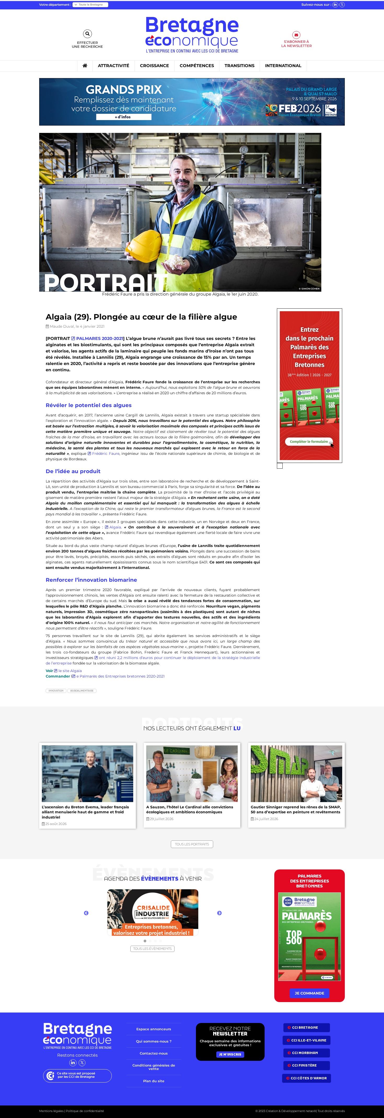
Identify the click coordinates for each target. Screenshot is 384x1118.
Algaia (115, 527)
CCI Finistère (304, 1065)
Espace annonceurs (153, 1029)
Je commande (309, 993)
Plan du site (153, 1081)
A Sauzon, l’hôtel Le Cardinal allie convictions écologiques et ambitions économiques (189, 810)
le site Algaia (70, 670)
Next (219, 913)
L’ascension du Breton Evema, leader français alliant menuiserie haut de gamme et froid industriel (85, 812)
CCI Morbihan (305, 1053)
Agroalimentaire (82, 690)
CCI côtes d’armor (309, 1078)
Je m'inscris (230, 1054)
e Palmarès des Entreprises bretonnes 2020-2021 (121, 676)
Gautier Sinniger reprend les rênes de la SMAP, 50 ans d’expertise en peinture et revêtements (296, 810)
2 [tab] (150, 941)
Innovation (56, 690)
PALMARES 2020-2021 (99, 338)
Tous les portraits (192, 844)
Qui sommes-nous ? (154, 1041)
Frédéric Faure (105, 453)
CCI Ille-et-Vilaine (308, 1040)
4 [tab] (160, 941)
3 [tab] (155, 941)
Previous (86, 913)
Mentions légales (51, 1111)
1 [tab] (145, 941)
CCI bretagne (305, 1027)
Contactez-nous (154, 1053)
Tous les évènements (152, 948)
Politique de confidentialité (84, 1111)
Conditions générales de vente (153, 1067)
